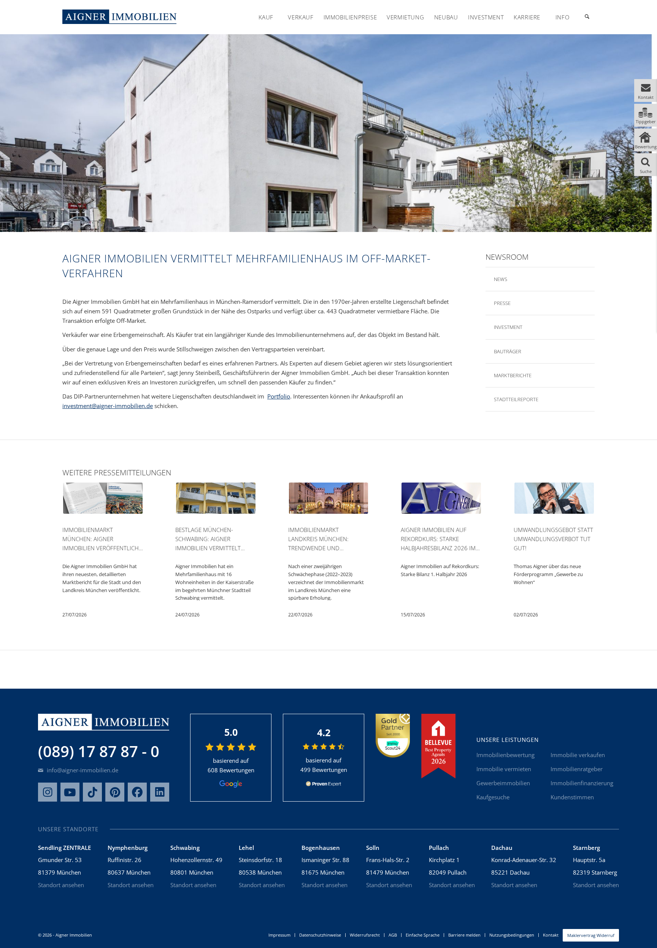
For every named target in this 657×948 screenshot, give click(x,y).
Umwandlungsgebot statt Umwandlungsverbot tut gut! (553, 539)
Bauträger (507, 351)
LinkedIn (159, 792)
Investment (508, 327)
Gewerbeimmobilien (503, 783)
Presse (502, 303)
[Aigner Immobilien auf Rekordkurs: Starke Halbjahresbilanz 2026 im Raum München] (441, 499)
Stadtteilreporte (516, 399)
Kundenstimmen (572, 797)
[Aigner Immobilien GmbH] (119, 17)
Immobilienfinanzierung (582, 783)
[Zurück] (69, 531)
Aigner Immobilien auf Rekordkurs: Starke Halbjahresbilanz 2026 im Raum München (438, 539)
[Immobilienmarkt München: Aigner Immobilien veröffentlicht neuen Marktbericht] (102, 499)
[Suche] (587, 17)
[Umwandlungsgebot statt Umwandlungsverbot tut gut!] (554, 499)
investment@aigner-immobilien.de (107, 406)
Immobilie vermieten (503, 769)
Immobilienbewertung (505, 755)
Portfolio (278, 396)
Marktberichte (513, 375)
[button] (645, 90)
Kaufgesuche (492, 797)
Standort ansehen (61, 885)
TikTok (92, 792)
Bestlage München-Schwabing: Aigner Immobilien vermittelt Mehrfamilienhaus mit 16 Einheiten (212, 539)
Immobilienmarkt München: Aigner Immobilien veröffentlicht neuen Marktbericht (102, 539)
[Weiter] (588, 531)
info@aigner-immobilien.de (81, 770)
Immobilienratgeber (577, 769)
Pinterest (114, 792)
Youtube (69, 792)
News (500, 279)
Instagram (47, 792)
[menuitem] (266, 17)
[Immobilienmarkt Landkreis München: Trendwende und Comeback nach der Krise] (328, 499)
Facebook (137, 792)
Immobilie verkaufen (578, 755)
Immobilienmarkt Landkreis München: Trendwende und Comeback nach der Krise (325, 539)
